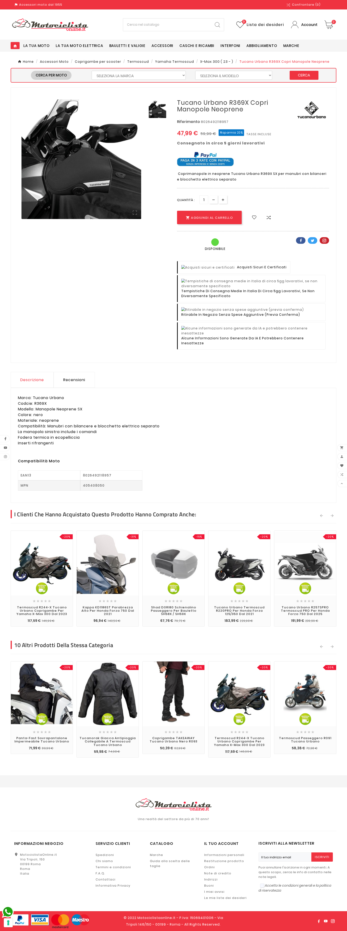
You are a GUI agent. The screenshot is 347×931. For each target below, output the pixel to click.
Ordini (209, 867)
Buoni (209, 885)
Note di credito (217, 873)
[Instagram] (332, 921)
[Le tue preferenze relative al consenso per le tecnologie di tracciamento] (8, 922)
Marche (156, 855)
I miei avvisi (214, 891)
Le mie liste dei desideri (225, 898)
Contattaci (105, 879)
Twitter (312, 240)
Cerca (304, 75)
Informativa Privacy (113, 885)
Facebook (300, 240)
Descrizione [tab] (32, 380)
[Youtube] (325, 921)
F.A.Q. (100, 873)
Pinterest (324, 240)
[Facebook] (318, 921)
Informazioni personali (224, 855)
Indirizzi (211, 879)
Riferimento (189, 121)
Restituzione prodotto (224, 861)
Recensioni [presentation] (74, 380)
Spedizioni (105, 855)
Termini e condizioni (113, 867)
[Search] (217, 24)
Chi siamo (104, 861)
